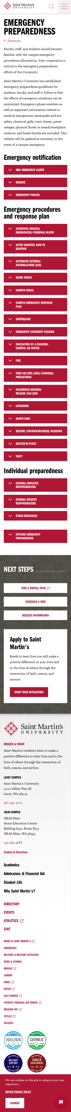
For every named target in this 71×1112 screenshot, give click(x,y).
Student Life (13, 882)
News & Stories (13, 961)
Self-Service (11, 996)
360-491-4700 (13, 802)
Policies (8, 1023)
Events (9, 912)
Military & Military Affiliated (21, 955)
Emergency (10, 948)
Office (7, 989)
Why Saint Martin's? (19, 891)
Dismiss (15, 1103)
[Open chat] (61, 1102)
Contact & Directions (15, 852)
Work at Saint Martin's (17, 941)
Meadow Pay (11, 1009)
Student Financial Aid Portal (21, 1002)
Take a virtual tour (33, 588)
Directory (14, 40)
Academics (12, 864)
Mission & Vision (14, 744)
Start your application (29, 692)
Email (7, 982)
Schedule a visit (36, 601)
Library (8, 975)
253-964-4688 (13, 842)
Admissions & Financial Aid (24, 873)
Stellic (8, 1016)
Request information (35, 615)
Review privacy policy (18, 1092)
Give (7, 929)
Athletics (11, 920)
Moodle (8, 968)
